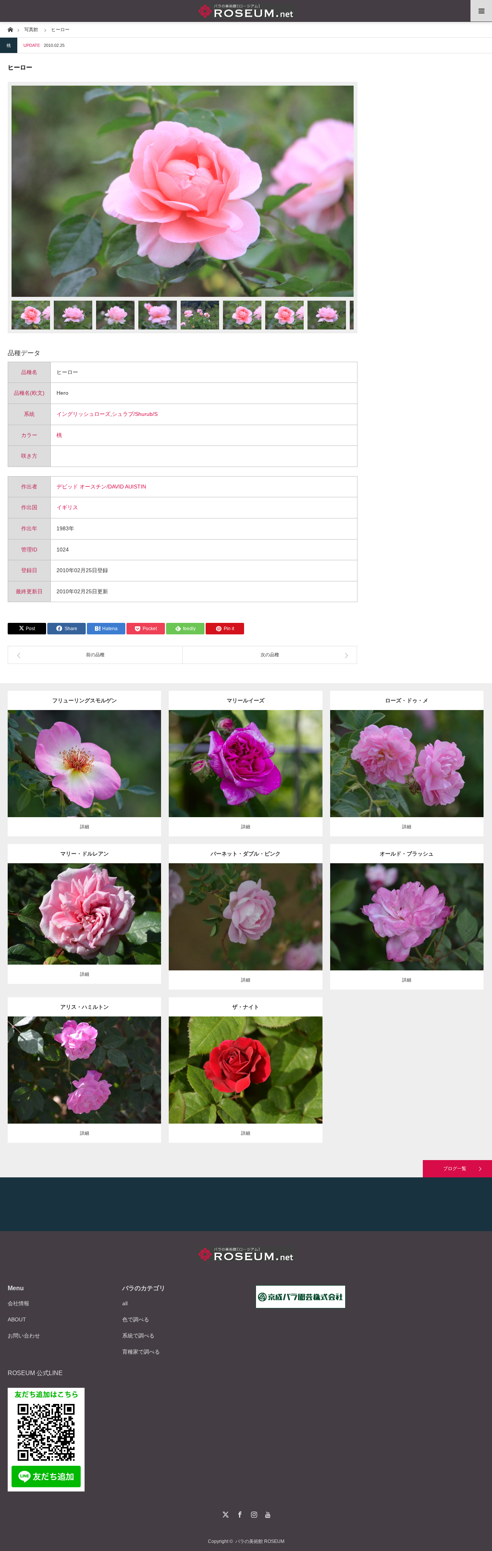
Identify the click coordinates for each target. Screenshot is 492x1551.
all (125, 1303)
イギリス (67, 507)
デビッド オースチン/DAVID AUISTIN (101, 486)
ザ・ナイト (245, 1007)
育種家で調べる (141, 1352)
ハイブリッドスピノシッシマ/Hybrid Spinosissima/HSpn (94, 754)
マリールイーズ (245, 700)
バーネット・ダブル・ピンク (246, 854)
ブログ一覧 (454, 1168)
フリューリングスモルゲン (84, 700)
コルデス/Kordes (84, 761)
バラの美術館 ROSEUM (259, 1541)
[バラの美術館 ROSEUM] (246, 10)
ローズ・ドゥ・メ (406, 700)
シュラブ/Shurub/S (135, 414)
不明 (438, 757)
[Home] (10, 29)
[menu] (481, 11)
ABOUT (17, 1319)
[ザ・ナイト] (245, 1080)
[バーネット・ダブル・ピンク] (245, 931)
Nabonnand (115, 1064)
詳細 (84, 826)
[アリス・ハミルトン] (84, 1080)
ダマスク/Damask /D (255, 757)
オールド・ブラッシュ (407, 854)
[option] (183, 191)
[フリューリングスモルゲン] (84, 777)
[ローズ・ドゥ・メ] (407, 774)
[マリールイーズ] (245, 774)
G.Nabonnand (108, 907)
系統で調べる (138, 1336)
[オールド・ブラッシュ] (407, 927)
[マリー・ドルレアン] (84, 924)
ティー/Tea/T (79, 907)
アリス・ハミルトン (84, 1007)
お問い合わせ (24, 1336)
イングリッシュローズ (83, 414)
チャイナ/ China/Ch (411, 911)
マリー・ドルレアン (84, 854)
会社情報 (18, 1303)
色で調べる (135, 1319)
